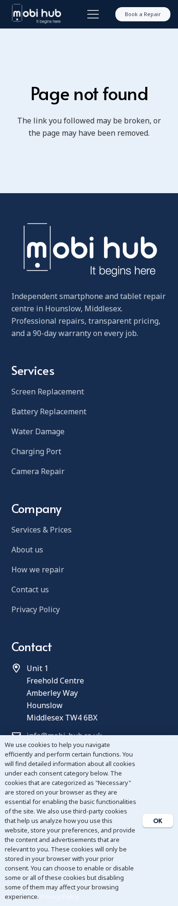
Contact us (30, 589)
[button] (91, 14)
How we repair (37, 569)
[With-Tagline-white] (36, 14)
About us (27, 549)
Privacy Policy (35, 609)
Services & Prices (41, 529)
